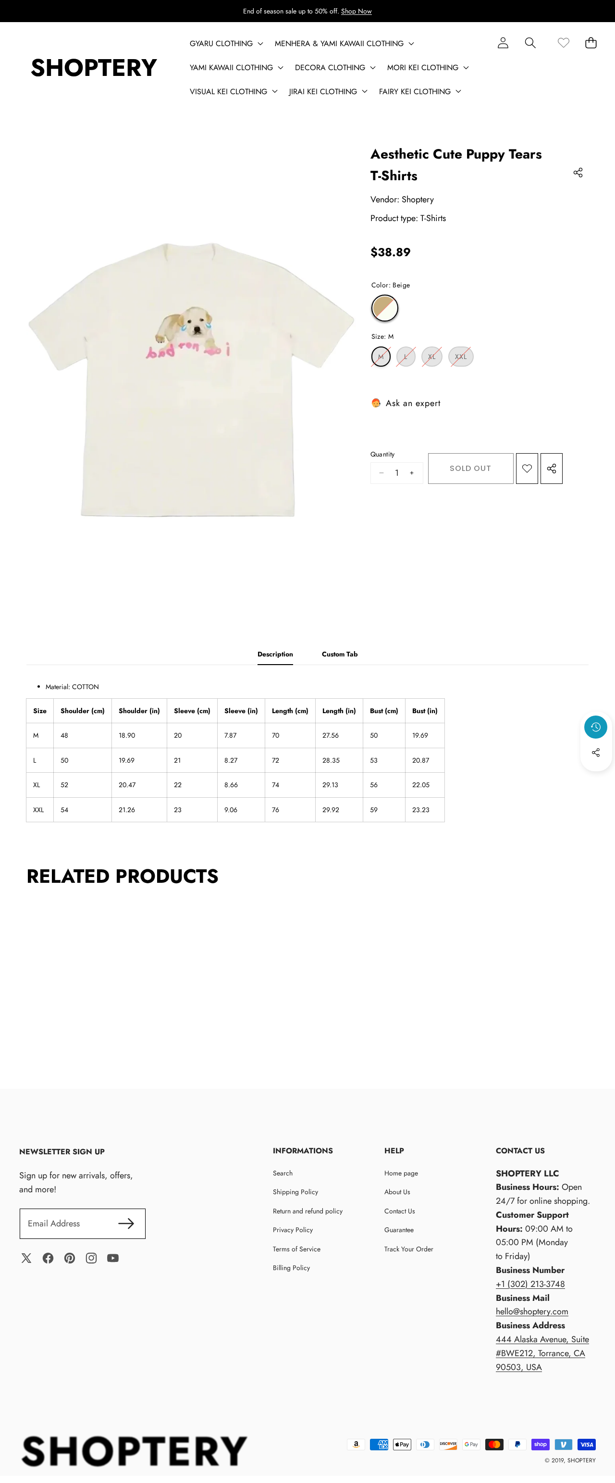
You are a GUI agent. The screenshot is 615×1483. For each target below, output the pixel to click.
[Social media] (595, 752)
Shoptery (418, 199)
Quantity (382, 454)
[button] (530, 42)
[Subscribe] (126, 1224)
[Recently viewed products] (595, 727)
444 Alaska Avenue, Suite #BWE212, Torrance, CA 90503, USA (542, 1353)
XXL (464, 359)
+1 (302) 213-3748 (530, 1284)
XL (435, 359)
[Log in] (503, 42)
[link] (563, 42)
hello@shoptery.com (532, 1311)
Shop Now (356, 11)
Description (275, 654)
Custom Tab (340, 654)
